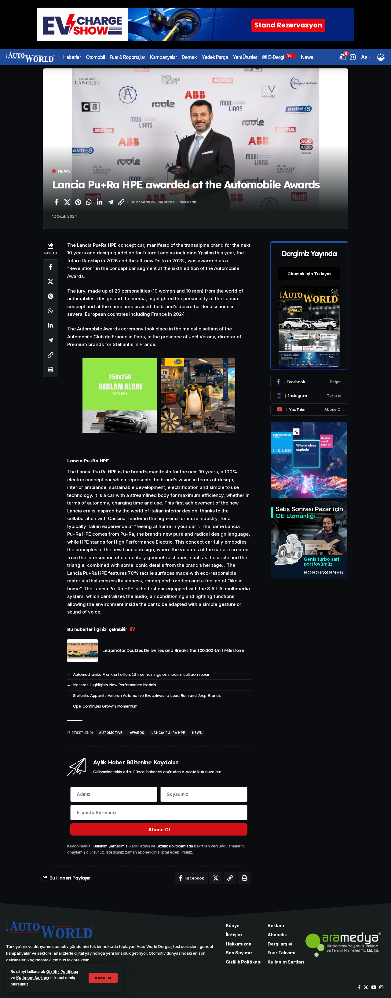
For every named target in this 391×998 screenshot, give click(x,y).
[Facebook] (309, 382)
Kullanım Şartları (32, 977)
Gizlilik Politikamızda (174, 846)
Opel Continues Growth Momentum (105, 706)
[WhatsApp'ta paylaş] (89, 202)
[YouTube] (374, 987)
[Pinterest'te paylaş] (78, 202)
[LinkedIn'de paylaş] (99, 202)
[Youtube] (309, 409)
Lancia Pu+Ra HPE (168, 732)
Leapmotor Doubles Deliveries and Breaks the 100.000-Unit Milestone (173, 650)
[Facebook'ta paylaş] (56, 202)
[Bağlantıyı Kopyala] (121, 202)
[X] (366, 987)
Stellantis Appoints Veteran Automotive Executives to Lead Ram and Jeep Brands (147, 695)
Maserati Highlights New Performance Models (114, 684)
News (64, 171)
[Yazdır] (50, 369)
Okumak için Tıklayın (309, 273)
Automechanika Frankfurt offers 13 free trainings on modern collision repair (141, 674)
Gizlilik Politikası (62, 971)
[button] (103, 978)
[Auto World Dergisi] (30, 57)
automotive (110, 732)
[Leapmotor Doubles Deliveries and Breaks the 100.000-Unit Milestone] (82, 650)
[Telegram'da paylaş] (110, 202)
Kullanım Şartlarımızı (111, 846)
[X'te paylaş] (67, 202)
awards (137, 732)
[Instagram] (309, 396)
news (197, 732)
